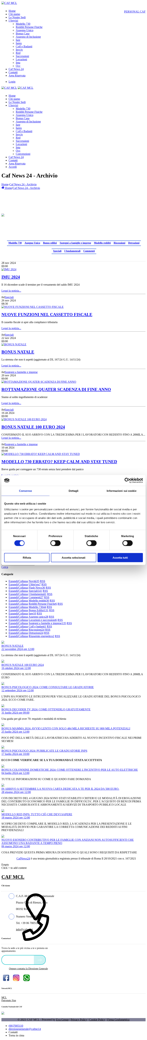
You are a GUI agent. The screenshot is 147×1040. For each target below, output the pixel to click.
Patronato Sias (8, 1000)
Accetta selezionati (73, 557)
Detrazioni (133, 243)
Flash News (37, 587)
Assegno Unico (32, 243)
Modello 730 (15, 243)
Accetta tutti (120, 557)
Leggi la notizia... (11, 290)
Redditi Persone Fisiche (43, 603)
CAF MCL (12, 877)
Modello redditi (102, 243)
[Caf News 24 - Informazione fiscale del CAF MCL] (2, 214)
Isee (32, 613)
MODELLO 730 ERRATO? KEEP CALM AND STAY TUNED (59, 461)
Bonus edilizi (50, 243)
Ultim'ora (35, 584)
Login (12, 81)
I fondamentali (72, 251)
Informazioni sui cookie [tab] (121, 490)
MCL (4, 997)
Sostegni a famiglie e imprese (75, 243)
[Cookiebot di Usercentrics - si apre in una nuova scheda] (127, 480)
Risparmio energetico (41, 636)
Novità (34, 581)
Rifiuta (27, 557)
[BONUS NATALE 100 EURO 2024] (24, 419)
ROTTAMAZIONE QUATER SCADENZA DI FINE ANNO (56, 389)
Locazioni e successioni (43, 619)
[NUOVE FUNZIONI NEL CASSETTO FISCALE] (32, 306)
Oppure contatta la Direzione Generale (28, 968)
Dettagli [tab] (74, 490)
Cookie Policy (97, 1019)
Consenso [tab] (25, 490)
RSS (42, 581)
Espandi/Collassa (18, 581)
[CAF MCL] (9, 2)
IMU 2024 (10, 277)
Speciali (57, 251)
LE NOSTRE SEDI (18, 959)
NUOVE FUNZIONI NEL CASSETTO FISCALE (46, 314)
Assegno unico (38, 616)
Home (4, 184)
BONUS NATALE (17, 352)
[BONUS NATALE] (13, 344)
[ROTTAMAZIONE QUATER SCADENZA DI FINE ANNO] (38, 381)
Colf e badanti (37, 626)
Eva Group (62, 1019)
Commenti (89, 251)
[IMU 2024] (8, 269)
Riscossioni (119, 243)
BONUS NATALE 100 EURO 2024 (33, 427)
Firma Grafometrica (118, 1019)
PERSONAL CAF (135, 11)
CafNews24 (23, 858)
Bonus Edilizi (38, 610)
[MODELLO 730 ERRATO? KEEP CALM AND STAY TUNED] (40, 454)
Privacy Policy (79, 1019)
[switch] (55, 543)
